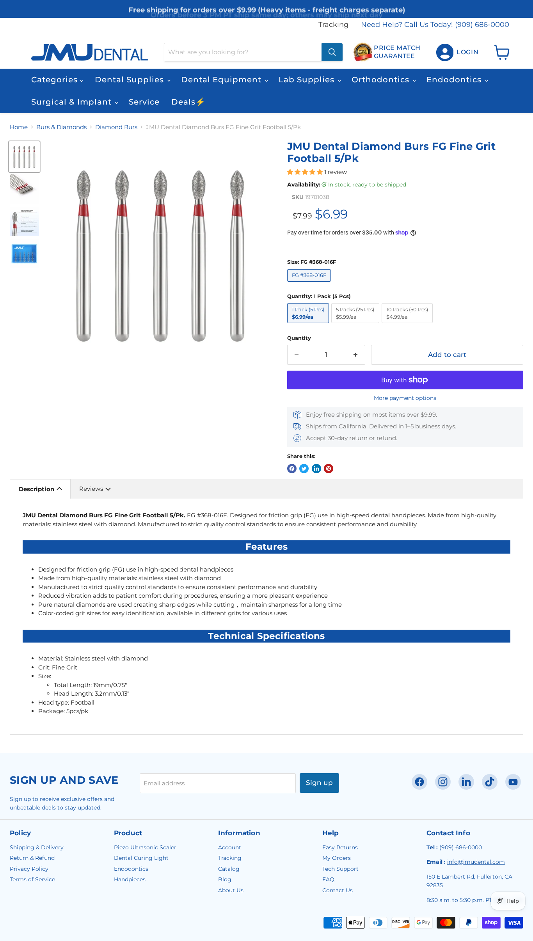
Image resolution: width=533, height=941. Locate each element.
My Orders (336, 857)
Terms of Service (32, 879)
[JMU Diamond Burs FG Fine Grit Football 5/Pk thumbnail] (24, 156)
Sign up (319, 783)
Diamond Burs (116, 127)
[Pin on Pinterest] (328, 468)
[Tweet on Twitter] (304, 468)
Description (36, 489)
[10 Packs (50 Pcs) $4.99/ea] (408, 324)
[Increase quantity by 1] (355, 355)
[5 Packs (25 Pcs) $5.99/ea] (356, 324)
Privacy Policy (29, 868)
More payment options (405, 398)
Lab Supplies (308, 79)
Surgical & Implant (72, 102)
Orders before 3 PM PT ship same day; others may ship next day (267, 10)
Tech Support (340, 868)
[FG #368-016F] (310, 283)
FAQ (328, 879)
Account (229, 847)
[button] (305, 172)
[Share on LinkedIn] (316, 468)
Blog (224, 879)
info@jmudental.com (476, 861)
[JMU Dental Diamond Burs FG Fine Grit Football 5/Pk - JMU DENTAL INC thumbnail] (24, 189)
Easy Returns (340, 847)
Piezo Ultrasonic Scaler (145, 847)
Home (19, 127)
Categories (55, 79)
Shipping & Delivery (37, 847)
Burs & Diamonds (61, 127)
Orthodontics (382, 79)
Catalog (229, 868)
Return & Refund (32, 857)
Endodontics (455, 79)
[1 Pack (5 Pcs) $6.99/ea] (309, 324)
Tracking (333, 25)
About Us (230, 890)
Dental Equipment (222, 79)
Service (144, 102)
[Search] (332, 52)
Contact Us (337, 890)
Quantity (299, 338)
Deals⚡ (188, 102)
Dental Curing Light (141, 857)
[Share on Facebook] (292, 468)
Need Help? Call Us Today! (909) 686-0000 (435, 25)
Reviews (91, 488)
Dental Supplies (130, 79)
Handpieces (130, 879)
